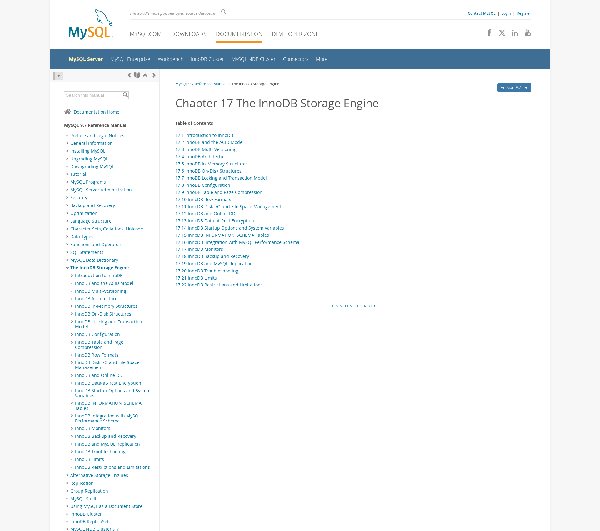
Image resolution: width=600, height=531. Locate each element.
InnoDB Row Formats (96, 355)
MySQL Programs (88, 182)
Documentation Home (96, 112)
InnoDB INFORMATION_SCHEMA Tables (108, 405)
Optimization (84, 213)
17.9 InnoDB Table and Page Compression (218, 192)
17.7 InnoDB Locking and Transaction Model (221, 178)
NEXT (368, 306)
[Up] (145, 75)
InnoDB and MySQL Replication (107, 444)
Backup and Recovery (92, 205)
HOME (349, 306)
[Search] (125, 95)
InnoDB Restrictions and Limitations (112, 467)
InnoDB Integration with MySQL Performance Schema (108, 418)
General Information (91, 143)
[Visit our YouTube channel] (525, 34)
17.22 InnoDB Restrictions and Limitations (219, 285)
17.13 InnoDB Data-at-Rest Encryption (214, 221)
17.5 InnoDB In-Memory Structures (211, 164)
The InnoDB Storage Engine (99, 268)
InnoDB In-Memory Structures (106, 306)
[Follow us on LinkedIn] (512, 34)
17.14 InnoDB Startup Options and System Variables (229, 228)
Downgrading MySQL (92, 166)
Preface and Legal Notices (97, 136)
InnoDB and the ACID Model (104, 283)
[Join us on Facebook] (487, 34)
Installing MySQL (87, 151)
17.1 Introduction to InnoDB (204, 135)
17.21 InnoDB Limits (196, 278)
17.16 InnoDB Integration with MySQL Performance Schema (237, 242)
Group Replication (89, 491)
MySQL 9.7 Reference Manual (201, 84)
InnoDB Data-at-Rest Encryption (108, 383)
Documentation (239, 34)
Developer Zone (295, 34)
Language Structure (91, 221)
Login (506, 13)
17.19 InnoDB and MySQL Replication (214, 263)
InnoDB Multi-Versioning (100, 291)
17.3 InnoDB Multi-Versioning (206, 149)
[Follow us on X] (500, 34)
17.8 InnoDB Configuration (202, 185)
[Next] (154, 75)
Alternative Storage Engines (99, 475)
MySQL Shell (83, 499)
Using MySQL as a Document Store (106, 506)
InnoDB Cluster (86, 514)
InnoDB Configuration (97, 334)
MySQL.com (146, 34)
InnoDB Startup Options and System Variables (113, 393)
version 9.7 (511, 87)
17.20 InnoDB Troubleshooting (206, 271)
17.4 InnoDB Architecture (201, 156)
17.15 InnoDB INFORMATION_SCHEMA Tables (222, 235)
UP (359, 306)
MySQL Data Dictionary (94, 260)
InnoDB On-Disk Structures (103, 314)
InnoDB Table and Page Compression (99, 344)
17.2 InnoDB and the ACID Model (209, 142)
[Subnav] (67, 143)
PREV (338, 306)
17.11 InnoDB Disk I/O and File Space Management (228, 207)
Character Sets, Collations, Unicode (106, 229)
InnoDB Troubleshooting (100, 451)
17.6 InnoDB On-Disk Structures (208, 171)
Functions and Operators (96, 244)
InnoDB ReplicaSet (89, 521)
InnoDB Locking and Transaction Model (108, 324)
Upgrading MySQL (89, 159)
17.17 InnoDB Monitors (199, 249)
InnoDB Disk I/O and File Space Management (107, 365)
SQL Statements (86, 252)
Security (78, 197)
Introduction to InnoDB (99, 275)
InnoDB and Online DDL (100, 375)
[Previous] (129, 75)
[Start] (137, 75)
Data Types (81, 237)
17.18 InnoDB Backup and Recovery (212, 256)
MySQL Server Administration (101, 190)
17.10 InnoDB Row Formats (203, 199)
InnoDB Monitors (92, 428)
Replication (82, 483)
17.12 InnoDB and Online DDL (206, 213)
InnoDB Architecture (96, 298)
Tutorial (78, 174)
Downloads (189, 34)
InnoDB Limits (89, 459)
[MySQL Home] (91, 25)
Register (524, 13)
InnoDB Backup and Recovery (105, 436)
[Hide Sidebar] (58, 76)
